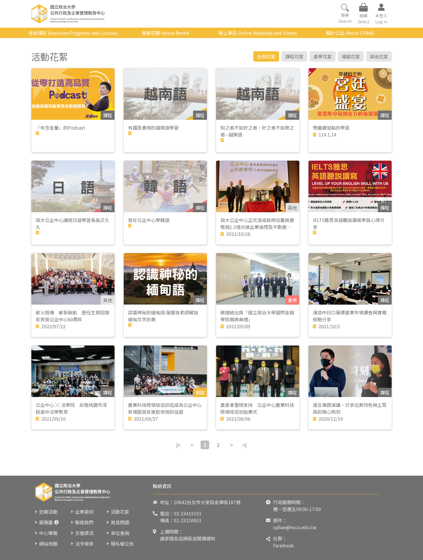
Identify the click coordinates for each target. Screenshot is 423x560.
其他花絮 (379, 56)
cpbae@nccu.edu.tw (295, 527)
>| (245, 444)
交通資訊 (84, 532)
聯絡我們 (84, 522)
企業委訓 (84, 511)
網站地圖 (48, 543)
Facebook (283, 545)
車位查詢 (120, 532)
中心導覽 (48, 532)
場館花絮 (351, 56)
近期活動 (48, 511)
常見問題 (120, 522)
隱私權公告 (122, 543)
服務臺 (46, 522)
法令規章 (84, 543)
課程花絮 (294, 56)
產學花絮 (322, 56)
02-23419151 (187, 513)
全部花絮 (266, 56)
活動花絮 (120, 511)
